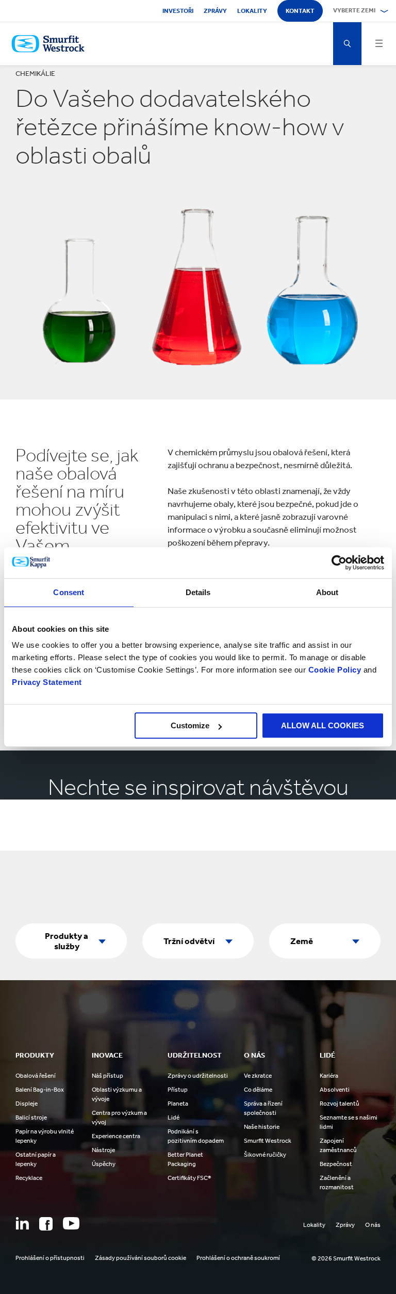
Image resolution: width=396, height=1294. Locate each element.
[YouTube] (71, 1223)
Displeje (26, 1103)
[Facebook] (46, 1224)
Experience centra (116, 1136)
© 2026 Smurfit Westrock (346, 1258)
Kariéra (329, 1075)
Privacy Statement (47, 682)
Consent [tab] (68, 592)
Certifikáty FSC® (189, 1177)
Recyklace (28, 1177)
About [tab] (327, 592)
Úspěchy (104, 1164)
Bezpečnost (336, 1164)
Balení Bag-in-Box (39, 1089)
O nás (373, 1224)
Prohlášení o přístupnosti (50, 1257)
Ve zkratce (258, 1075)
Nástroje (103, 1150)
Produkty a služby (66, 941)
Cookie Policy (334, 669)
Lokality (252, 10)
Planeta (178, 1103)
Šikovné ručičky (265, 1154)
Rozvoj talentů (339, 1103)
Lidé (173, 1117)
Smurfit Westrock (267, 1140)
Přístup (178, 1089)
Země (301, 941)
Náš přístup (107, 1075)
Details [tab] (198, 592)
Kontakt (300, 10)
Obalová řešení (35, 1075)
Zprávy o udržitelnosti (198, 1075)
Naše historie (261, 1126)
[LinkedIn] (22, 1223)
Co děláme (258, 1089)
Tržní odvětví (188, 941)
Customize (190, 725)
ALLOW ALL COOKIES (322, 725)
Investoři (177, 10)
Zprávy (215, 10)
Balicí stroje (31, 1117)
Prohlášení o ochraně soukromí (238, 1257)
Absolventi (335, 1089)
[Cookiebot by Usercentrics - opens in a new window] (339, 562)
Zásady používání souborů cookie (140, 1257)
